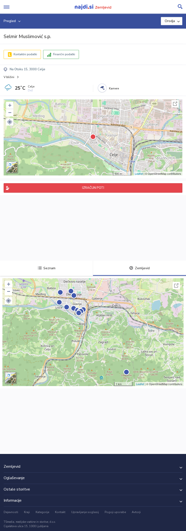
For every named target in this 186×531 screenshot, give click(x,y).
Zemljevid (142, 268)
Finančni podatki (64, 54)
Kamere (114, 88)
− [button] (9, 113)
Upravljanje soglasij (85, 512)
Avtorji (136, 512)
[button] (9, 122)
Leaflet (139, 173)
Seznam (49, 268)
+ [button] (9, 105)
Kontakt (60, 512)
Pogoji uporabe (115, 512)
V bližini (9, 77)
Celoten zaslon (175, 103)
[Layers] (12, 167)
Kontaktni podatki (25, 54)
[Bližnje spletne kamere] (102, 88)
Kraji (27, 512)
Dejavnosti (11, 512)
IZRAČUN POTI (93, 188)
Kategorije (42, 512)
